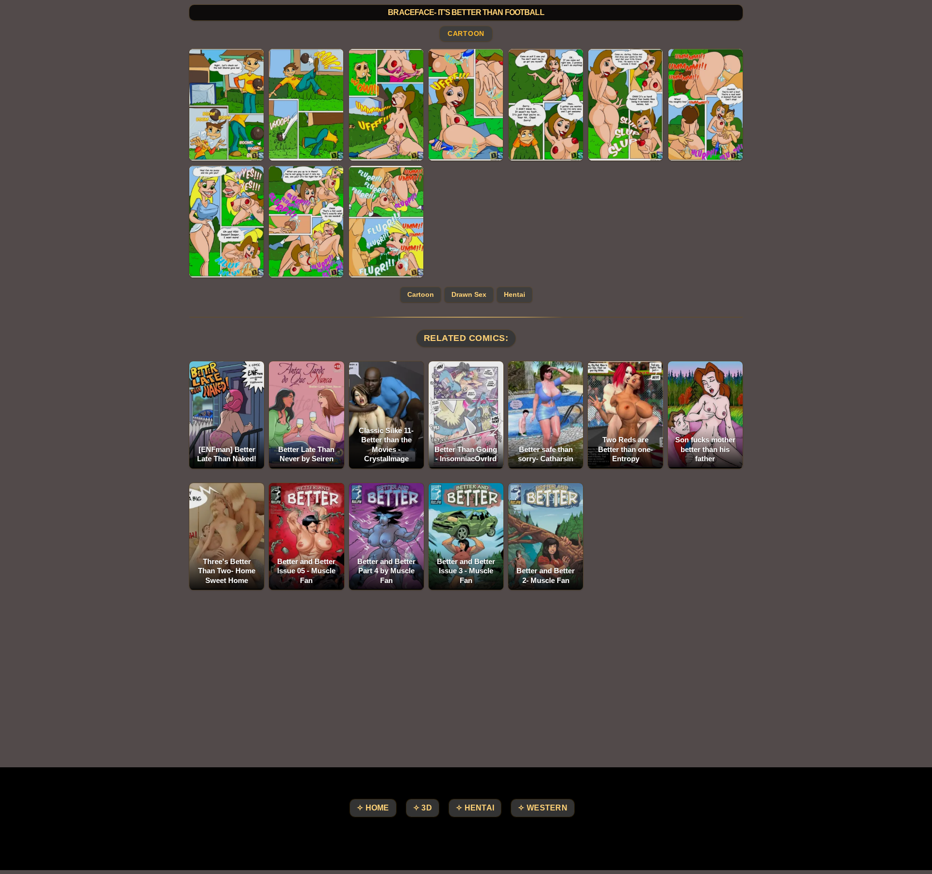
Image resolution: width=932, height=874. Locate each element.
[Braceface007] (705, 105)
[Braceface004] (466, 105)
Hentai (514, 294)
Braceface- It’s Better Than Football (466, 12)
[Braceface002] (306, 105)
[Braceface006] (625, 105)
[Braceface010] (386, 221)
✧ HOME (373, 808)
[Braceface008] (226, 221)
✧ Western (542, 808)
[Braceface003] (386, 105)
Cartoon (466, 34)
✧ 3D (422, 808)
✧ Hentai (475, 808)
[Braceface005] (546, 105)
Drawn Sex (468, 294)
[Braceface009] (306, 221)
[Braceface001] (226, 105)
